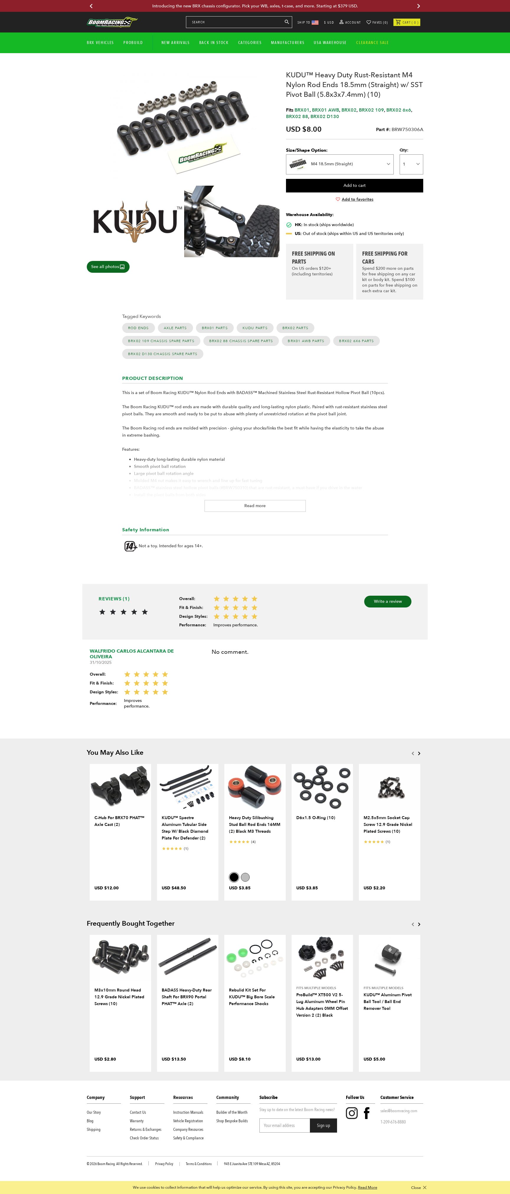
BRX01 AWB (325, 110)
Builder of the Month (232, 1112)
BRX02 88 (297, 116)
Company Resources (188, 1129)
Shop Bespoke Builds (232, 1121)
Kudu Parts (255, 328)
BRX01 (302, 110)
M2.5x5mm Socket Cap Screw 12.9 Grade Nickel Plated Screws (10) (388, 824)
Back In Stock (214, 42)
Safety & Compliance (188, 1138)
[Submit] (287, 23)
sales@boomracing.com (398, 1111)
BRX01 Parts (215, 328)
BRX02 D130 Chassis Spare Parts (162, 354)
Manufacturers (287, 42)
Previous (413, 753)
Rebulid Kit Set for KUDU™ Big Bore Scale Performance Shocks (252, 997)
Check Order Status (144, 1138)
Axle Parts (175, 328)
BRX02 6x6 (398, 110)
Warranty (136, 1121)
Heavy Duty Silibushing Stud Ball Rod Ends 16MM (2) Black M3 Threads (254, 824)
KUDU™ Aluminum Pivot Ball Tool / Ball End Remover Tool (388, 1001)
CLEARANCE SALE (372, 42)
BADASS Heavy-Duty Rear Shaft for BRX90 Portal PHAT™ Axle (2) (187, 997)
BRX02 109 (371, 110)
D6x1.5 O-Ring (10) (315, 818)
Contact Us (138, 1112)
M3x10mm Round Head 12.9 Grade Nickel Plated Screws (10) (119, 997)
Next (419, 753)
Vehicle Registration (188, 1121)
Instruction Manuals (188, 1112)
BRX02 (349, 110)
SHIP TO (304, 22)
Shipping (94, 1129)
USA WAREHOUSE (330, 42)
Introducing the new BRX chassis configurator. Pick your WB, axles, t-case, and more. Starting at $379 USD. (255, 6)
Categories (250, 42)
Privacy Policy (164, 1164)
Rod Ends (138, 328)
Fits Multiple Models (316, 988)
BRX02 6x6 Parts (356, 341)
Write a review (388, 601)
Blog (90, 1121)
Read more (255, 506)
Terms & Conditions (199, 1164)
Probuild (133, 42)
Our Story (94, 1112)
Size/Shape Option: (307, 150)
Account (352, 22)
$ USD (329, 22)
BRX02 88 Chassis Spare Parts (241, 341)
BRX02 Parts (295, 328)
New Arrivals (175, 42)
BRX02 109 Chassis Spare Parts (161, 341)
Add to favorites (357, 199)
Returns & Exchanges (145, 1129)
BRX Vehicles (100, 42)
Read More (367, 1187)
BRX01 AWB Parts (306, 341)
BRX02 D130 (324, 116)
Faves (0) (380, 22)
